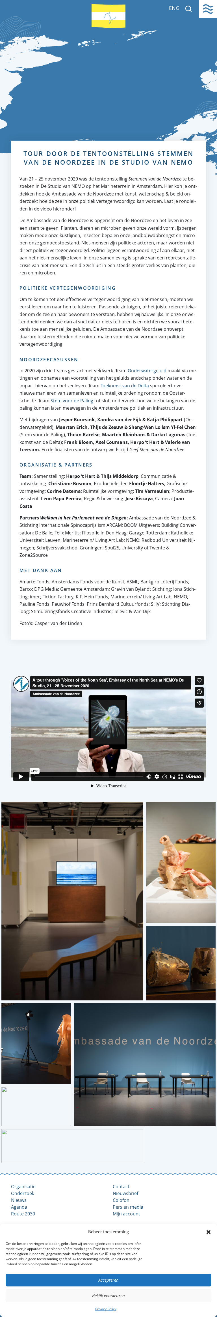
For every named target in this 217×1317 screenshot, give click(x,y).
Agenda (19, 1207)
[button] (208, 1231)
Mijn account (126, 1214)
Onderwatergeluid (147, 371)
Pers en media (128, 1207)
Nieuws (19, 1200)
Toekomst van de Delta (125, 386)
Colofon (121, 1200)
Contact (121, 1186)
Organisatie (23, 1186)
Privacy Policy (105, 1309)
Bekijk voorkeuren (108, 1295)
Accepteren (108, 1280)
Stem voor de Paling (72, 401)
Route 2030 (23, 1214)
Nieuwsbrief (125, 1193)
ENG (174, 8)
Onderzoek (22, 1193)
